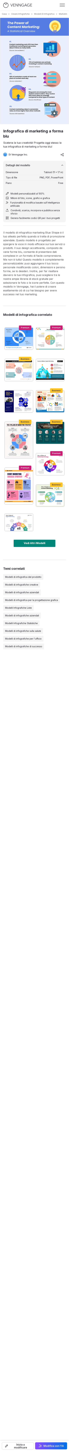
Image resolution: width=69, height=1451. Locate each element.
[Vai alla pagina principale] (17, 5)
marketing (63, 14)
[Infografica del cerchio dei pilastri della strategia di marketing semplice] (19, 440)
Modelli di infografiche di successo (23, 646)
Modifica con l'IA (53, 1445)
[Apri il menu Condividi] (62, 154)
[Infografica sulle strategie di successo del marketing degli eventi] (19, 486)
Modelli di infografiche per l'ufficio (23, 638)
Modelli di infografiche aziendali (22, 592)
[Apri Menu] (62, 5)
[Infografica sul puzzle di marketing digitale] (19, 401)
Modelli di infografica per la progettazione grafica (31, 600)
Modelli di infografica (44, 14)
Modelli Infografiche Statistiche (21, 623)
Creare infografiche (20, 14)
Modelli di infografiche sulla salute (23, 631)
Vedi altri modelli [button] (34, 543)
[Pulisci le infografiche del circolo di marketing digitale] (19, 522)
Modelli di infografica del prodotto (23, 577)
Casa (4, 14)
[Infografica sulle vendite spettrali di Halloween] (50, 433)
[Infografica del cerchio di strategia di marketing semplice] (50, 338)
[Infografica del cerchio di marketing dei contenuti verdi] (50, 495)
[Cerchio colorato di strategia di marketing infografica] (50, 464)
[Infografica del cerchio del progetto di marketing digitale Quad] (19, 338)
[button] (18, 1445)
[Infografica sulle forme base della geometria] (19, 370)
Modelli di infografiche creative (21, 584)
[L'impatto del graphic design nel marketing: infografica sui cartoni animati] (50, 401)
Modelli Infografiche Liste (18, 607)
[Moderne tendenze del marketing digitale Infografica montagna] (50, 370)
